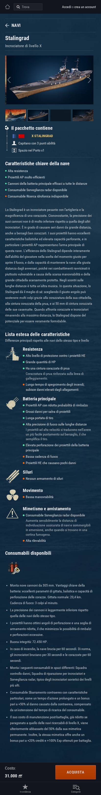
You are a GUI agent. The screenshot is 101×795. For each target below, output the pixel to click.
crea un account (85, 7)
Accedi (66, 7)
